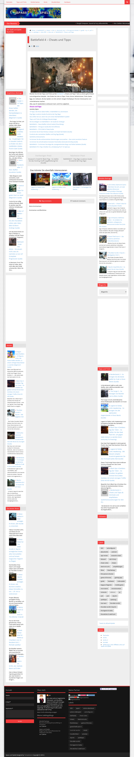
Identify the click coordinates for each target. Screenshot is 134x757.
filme (102, 570)
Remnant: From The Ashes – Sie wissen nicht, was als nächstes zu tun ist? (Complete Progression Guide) (16, 250)
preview (84, 734)
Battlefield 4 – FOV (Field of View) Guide (42, 129)
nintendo (104, 592)
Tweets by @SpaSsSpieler (107, 623)
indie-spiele (121, 581)
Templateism (28, 755)
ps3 (91, 30)
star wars (103, 603)
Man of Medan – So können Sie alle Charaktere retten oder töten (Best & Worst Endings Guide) (16, 219)
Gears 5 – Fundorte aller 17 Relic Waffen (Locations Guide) (16, 166)
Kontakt (105, 642)
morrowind (104, 588)
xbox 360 (43, 32)
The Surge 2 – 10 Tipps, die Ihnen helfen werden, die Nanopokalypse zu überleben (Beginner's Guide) (16, 108)
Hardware (67, 2)
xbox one (50, 32)
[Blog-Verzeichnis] (82, 695)
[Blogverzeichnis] (83, 698)
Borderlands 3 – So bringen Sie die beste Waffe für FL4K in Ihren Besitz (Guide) (15, 462)
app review (104, 555)
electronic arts (61, 30)
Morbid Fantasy (44, 721)
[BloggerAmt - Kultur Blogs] (74, 699)
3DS (102, 548)
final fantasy (111, 570)
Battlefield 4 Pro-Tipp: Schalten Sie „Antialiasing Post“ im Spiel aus (50, 147)
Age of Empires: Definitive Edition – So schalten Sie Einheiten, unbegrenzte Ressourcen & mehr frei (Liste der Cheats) (112, 222)
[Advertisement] (103, 11)
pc (87, 30)
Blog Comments (46, 201)
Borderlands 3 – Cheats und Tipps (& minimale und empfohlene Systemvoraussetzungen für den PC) (112, 496)
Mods (45, 2)
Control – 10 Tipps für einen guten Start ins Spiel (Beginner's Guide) (16, 192)
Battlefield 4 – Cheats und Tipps (65, 32)
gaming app (118, 577)
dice (53, 30)
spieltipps (36, 32)
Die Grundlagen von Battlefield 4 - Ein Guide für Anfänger (47, 122)
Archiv (105, 638)
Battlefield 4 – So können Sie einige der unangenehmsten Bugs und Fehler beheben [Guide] (58, 144)
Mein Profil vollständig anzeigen (47, 712)
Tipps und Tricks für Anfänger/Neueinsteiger (43, 119)
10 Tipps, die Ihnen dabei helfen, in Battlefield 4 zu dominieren (49, 112)
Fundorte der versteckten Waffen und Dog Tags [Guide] (47, 134)
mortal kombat (116, 588)
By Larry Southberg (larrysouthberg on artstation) (50, 723)
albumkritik (104, 552)
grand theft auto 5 (75, 727)
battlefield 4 (40, 30)
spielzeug (113, 600)
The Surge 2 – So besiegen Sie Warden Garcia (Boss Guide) (116, 393)
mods (85, 730)
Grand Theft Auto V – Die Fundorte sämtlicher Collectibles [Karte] (115, 239)
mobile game (119, 585)
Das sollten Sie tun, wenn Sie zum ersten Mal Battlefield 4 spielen (50, 117)
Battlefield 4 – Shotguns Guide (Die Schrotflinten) (45, 127)
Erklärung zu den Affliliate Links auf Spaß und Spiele (112, 645)
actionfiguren (111, 548)
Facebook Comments (79, 201)
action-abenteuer (88, 708)
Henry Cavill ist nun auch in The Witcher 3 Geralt (16, 612)
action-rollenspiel (75, 712)
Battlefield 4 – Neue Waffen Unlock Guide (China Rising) (47, 124)
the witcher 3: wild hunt (108, 614)
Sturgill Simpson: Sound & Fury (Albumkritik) (79, 23)
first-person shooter (73, 30)
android (114, 552)
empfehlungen (117, 566)
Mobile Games (35, 2)
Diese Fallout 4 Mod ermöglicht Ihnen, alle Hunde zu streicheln (16, 520)
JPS (50, 695)
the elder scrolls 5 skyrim (108, 607)
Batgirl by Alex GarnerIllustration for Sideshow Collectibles (49, 731)
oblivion (112, 592)
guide (82, 30)
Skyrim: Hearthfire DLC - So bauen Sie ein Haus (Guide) (15, 484)
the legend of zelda (107, 611)
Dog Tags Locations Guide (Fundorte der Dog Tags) (45, 114)
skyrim (115, 596)
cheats (48, 30)
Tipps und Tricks (21, 2)
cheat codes (104, 563)
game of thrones (106, 577)
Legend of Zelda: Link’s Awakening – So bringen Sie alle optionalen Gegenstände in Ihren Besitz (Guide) (112, 412)
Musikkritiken (56, 2)
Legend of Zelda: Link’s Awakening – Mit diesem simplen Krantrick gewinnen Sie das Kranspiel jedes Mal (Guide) (113, 454)
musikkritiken (74, 734)
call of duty (112, 559)
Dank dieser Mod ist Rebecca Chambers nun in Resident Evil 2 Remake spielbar (16, 637)
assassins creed (116, 555)
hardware (111, 581)
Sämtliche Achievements (37, 137)
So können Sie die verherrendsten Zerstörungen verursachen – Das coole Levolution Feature (58, 139)
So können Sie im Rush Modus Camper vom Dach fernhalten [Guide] (51, 132)
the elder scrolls (115, 603)
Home (33, 30)
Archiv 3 (105, 640)
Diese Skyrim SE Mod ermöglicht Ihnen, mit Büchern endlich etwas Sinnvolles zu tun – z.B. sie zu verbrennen (16, 584)
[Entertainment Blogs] (90, 695)
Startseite (9, 2)
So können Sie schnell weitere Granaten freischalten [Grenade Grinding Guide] (54, 142)
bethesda (73, 716)
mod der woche (75, 730)
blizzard (103, 559)
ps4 (30, 32)
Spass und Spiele (44, 729)
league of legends (106, 585)
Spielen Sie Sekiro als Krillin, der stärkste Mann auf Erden (16, 662)
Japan (78, 708)
